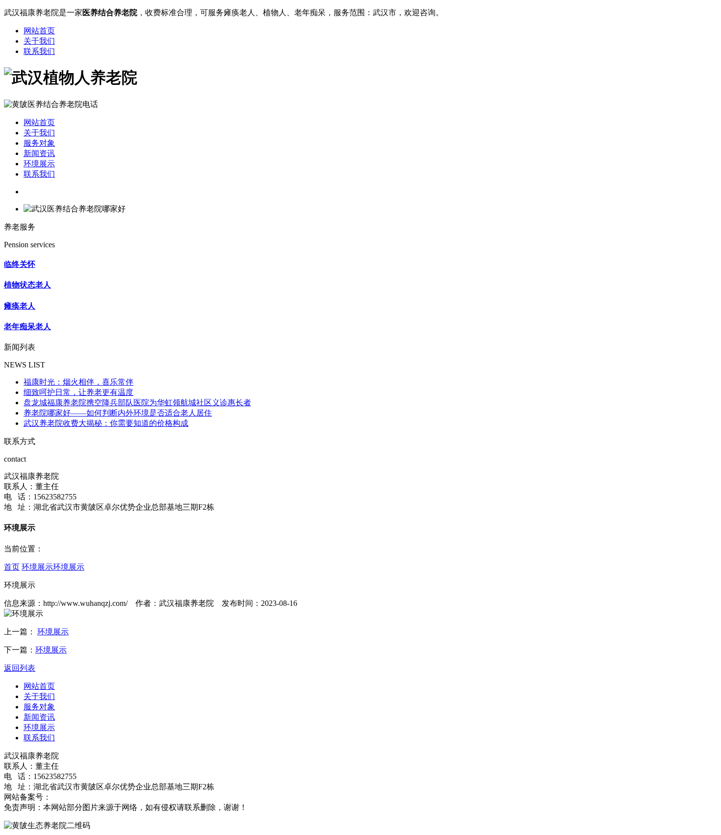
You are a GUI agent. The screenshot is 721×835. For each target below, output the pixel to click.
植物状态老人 (27, 285)
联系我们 (39, 51)
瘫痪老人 (19, 306)
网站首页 (39, 30)
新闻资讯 (39, 153)
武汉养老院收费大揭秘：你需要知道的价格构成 (106, 423)
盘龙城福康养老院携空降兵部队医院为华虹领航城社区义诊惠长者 (137, 402)
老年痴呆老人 (27, 326)
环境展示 (39, 163)
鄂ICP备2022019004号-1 (91, 797)
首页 (12, 567)
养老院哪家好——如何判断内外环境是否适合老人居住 (118, 413)
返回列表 (19, 668)
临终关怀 (19, 264)
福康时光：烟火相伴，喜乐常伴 (78, 382)
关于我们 (39, 41)
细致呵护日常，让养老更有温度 (78, 392)
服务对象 (39, 143)
